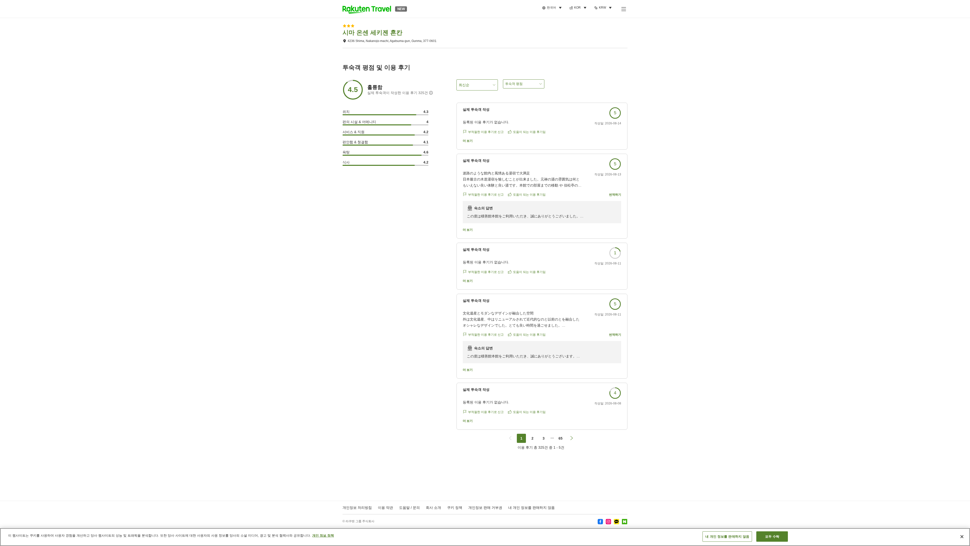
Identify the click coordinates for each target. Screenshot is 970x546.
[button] (367, 9)
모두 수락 (772, 536)
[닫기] (961, 536)
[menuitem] (552, 8)
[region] (485, 537)
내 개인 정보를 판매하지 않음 (531, 508)
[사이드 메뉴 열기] (623, 9)
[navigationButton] (510, 438)
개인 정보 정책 (323, 535)
